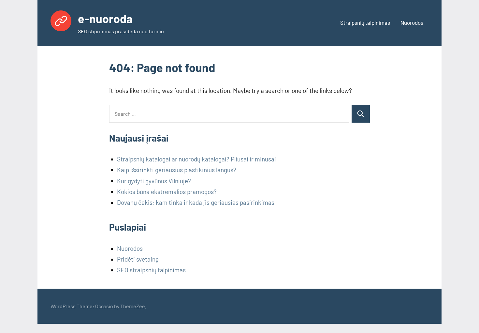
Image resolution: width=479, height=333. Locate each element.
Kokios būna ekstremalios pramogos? (167, 191)
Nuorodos (411, 22)
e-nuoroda (105, 18)
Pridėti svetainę (138, 259)
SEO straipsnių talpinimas (151, 270)
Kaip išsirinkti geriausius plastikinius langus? (176, 170)
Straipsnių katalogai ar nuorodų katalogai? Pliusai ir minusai (196, 159)
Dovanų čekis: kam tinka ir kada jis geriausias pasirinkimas (195, 202)
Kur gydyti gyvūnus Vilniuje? (154, 181)
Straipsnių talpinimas (365, 22)
